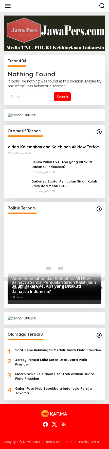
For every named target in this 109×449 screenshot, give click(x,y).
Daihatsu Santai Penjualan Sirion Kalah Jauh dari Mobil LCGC (64, 183)
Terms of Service (59, 442)
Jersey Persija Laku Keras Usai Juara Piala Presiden (51, 362)
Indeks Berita (88, 442)
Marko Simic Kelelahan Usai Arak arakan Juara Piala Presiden (54, 376)
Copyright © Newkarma (22, 441)
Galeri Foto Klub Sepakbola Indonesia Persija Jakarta (53, 390)
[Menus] (8, 6)
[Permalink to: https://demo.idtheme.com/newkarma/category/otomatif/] (99, 132)
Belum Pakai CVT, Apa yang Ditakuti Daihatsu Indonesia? (61, 164)
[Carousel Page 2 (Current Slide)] (54, 268)
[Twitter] (54, 424)
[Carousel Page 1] (48, 268)
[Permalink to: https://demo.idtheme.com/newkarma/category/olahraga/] (99, 335)
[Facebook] (45, 424)
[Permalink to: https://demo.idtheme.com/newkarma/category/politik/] (99, 209)
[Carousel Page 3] (60, 268)
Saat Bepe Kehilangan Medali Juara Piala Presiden (58, 350)
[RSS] (63, 424)
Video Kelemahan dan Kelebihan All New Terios (53, 146)
